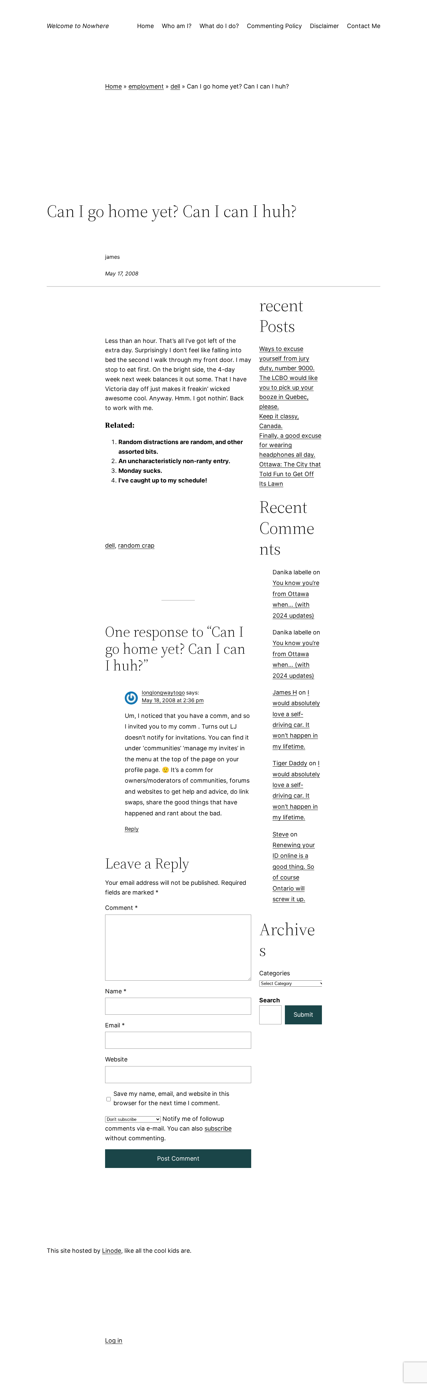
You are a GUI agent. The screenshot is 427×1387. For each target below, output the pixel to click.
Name (115, 990)
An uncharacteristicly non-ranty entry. (174, 460)
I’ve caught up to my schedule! (162, 480)
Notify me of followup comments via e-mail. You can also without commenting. (168, 1128)
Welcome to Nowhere (78, 25)
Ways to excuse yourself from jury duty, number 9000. (287, 358)
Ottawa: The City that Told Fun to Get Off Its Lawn (290, 474)
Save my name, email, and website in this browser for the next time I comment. (171, 1098)
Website (116, 1059)
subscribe (218, 1128)
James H (285, 692)
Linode (111, 1250)
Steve (281, 834)
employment (146, 86)
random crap (136, 545)
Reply (132, 829)
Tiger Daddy (290, 763)
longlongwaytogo (163, 692)
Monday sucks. (140, 470)
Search (269, 1000)
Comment (121, 907)
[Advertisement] (213, 146)
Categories (274, 973)
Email (115, 1025)
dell (175, 86)
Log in (113, 1340)
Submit (303, 1014)
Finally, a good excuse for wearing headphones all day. (290, 445)
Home (113, 86)
